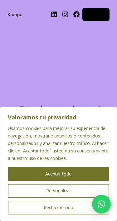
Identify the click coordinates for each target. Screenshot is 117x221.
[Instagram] (65, 14)
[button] (101, 204)
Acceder (96, 14)
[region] (58, 164)
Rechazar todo (58, 207)
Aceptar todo (58, 174)
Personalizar (58, 191)
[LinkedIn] (54, 14)
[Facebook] (76, 14)
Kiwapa (14, 14)
